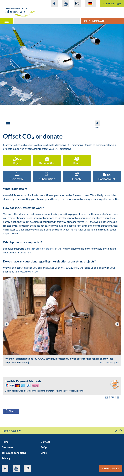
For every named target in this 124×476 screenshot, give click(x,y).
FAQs (44, 447)
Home (5, 430)
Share (12, 411)
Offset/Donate (94, 20)
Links (44, 452)
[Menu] (7, 21)
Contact (45, 441)
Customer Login (112, 3)
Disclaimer (8, 447)
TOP (116, 430)
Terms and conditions (14, 452)
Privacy (6, 458)
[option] (62, 64)
